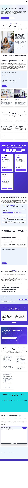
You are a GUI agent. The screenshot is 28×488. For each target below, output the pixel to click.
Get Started (7, 169)
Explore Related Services (17, 212)
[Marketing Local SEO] (4, 1)
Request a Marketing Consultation (7, 212)
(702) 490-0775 (25, 400)
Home (1, 3)
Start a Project (4, 263)
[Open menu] (26, 1)
